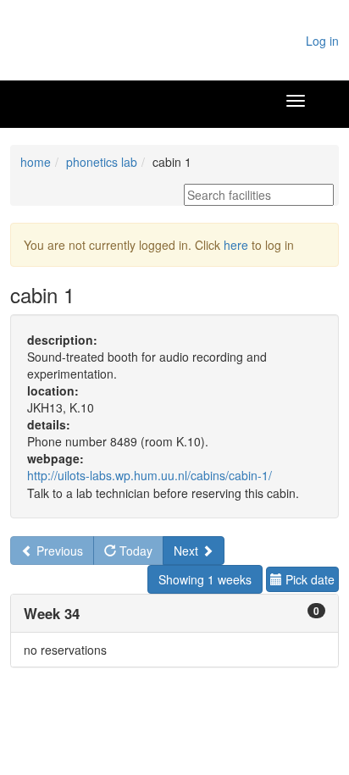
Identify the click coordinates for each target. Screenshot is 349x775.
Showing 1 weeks (205, 579)
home (35, 161)
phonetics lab (101, 161)
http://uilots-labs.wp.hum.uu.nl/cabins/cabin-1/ (149, 475)
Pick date (308, 579)
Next (188, 550)
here (236, 244)
